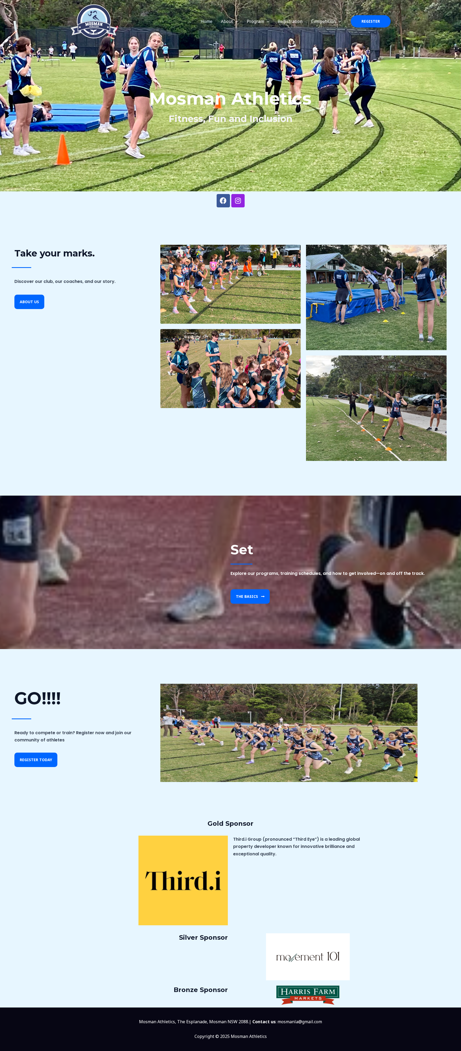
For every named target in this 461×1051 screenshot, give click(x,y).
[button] (235, 21)
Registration (290, 21)
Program (255, 21)
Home (206, 21)
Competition (323, 21)
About (227, 21)
